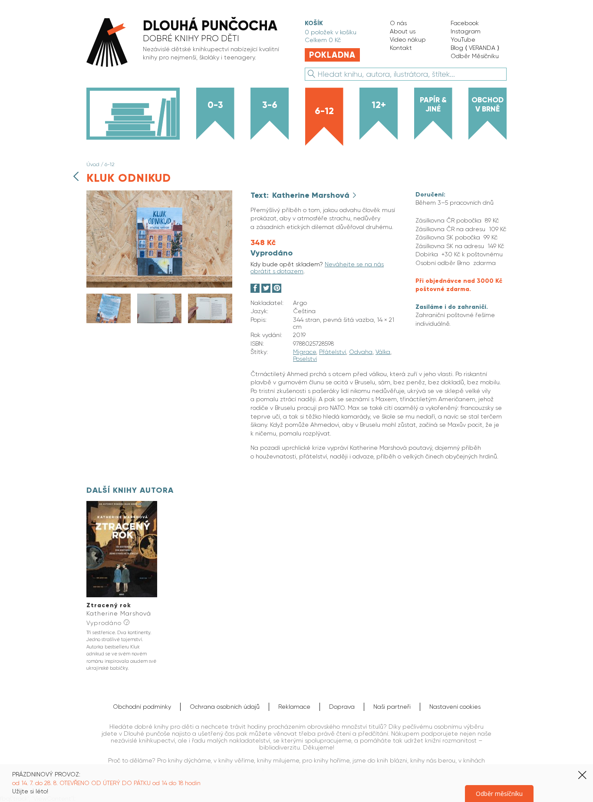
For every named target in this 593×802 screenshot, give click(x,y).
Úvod (92, 164)
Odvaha (360, 351)
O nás (398, 23)
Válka (383, 351)
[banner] (186, 43)
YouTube (463, 39)
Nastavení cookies (455, 706)
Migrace (304, 351)
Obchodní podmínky (142, 706)
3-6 (269, 105)
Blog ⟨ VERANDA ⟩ (475, 47)
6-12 (324, 111)
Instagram (466, 31)
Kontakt (401, 47)
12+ (379, 105)
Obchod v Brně (487, 104)
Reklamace (294, 706)
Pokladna (332, 55)
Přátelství (332, 351)
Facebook (465, 23)
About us (402, 31)
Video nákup (408, 39)
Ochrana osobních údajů (225, 706)
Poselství (305, 358)
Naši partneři (392, 706)
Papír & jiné (433, 104)
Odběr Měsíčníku (475, 55)
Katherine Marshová (312, 195)
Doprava (342, 706)
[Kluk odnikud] (159, 285)
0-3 (215, 105)
